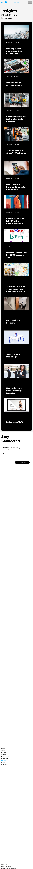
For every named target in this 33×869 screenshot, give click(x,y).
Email (5, 453)
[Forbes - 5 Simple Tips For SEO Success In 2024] (16, 235)
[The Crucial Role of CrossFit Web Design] (16, 134)
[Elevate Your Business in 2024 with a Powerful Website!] (16, 201)
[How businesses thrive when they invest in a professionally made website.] (16, 371)
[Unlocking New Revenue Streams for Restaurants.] (16, 168)
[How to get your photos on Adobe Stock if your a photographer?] (16, 32)
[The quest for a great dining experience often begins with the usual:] (16, 269)
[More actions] (26, 42)
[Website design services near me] (16, 66)
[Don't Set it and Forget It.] (16, 303)
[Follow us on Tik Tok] (16, 405)
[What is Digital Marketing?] (16, 337)
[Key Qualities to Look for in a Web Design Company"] (16, 100)
